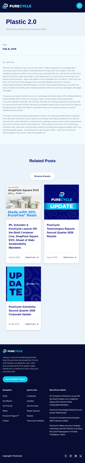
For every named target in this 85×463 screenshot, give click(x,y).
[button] (79, 6)
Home (5, 396)
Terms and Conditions (35, 421)
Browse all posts (42, 176)
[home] (18, 6)
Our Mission (7, 401)
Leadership (31, 396)
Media (5, 411)
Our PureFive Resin (15, 379)
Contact (6, 421)
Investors (30, 401)
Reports (30, 416)
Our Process (7, 406)
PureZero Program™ (11, 416)
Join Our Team (32, 406)
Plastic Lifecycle (33, 411)
